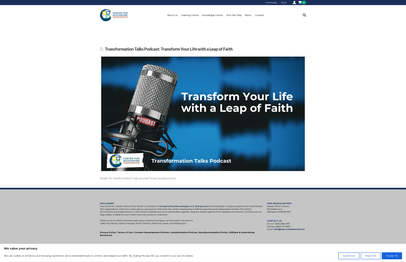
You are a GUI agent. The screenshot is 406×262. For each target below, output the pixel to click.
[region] (203, 253)
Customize (349, 255)
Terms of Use (125, 232)
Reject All (370, 255)
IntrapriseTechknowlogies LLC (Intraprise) (184, 206)
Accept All (391, 255)
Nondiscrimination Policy (213, 232)
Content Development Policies (151, 232)
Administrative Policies (184, 232)
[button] (172, 15)
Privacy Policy (108, 232)
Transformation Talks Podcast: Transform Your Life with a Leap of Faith (168, 49)
